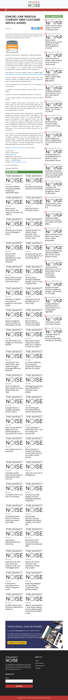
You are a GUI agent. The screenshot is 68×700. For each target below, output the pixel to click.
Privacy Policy (39, 663)
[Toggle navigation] (6, 10)
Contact (38, 668)
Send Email (12, 154)
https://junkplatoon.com (18, 162)
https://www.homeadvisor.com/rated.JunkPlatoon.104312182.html (25, 74)
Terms (37, 661)
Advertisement (40, 666)
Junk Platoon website (17, 148)
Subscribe (19, 686)
